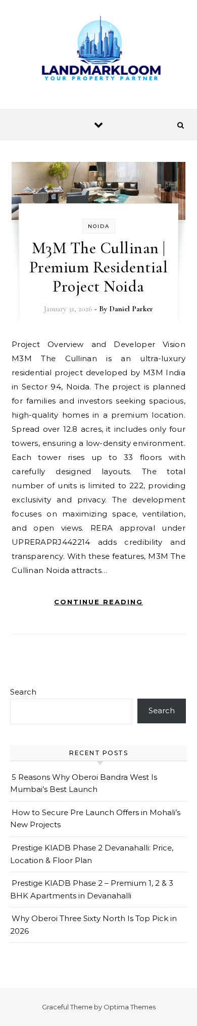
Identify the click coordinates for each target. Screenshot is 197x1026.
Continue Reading (98, 602)
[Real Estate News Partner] (98, 50)
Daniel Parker (131, 308)
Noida (99, 226)
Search (23, 692)
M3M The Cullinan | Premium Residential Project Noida (98, 267)
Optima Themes (130, 1007)
